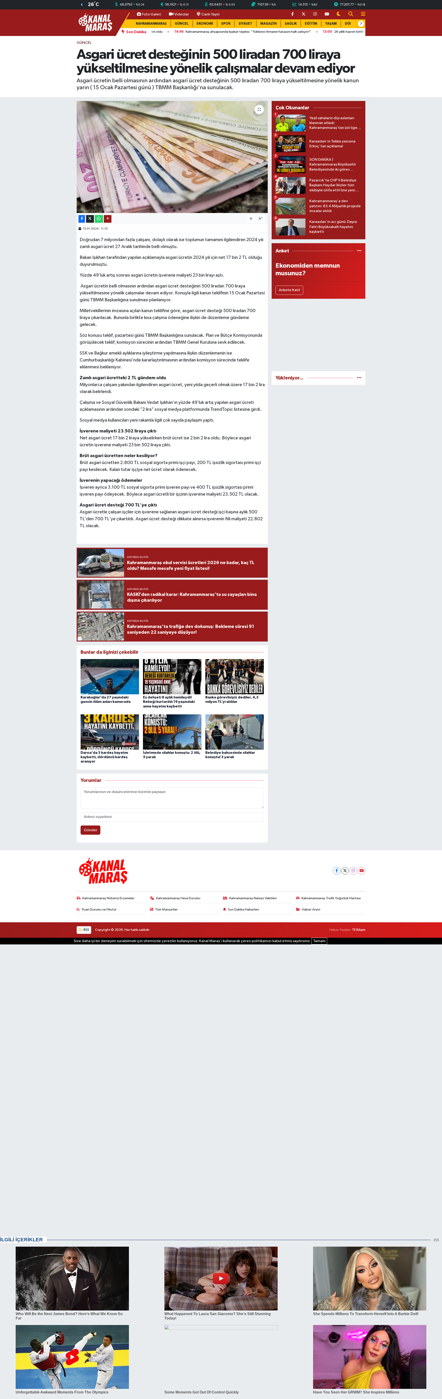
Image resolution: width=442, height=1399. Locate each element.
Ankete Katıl (289, 290)
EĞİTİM (311, 23)
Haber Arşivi (311, 909)
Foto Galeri (151, 14)
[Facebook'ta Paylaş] (82, 219)
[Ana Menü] (361, 14)
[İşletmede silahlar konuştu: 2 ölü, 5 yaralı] (172, 732)
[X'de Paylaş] (90, 219)
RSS (86, 930)
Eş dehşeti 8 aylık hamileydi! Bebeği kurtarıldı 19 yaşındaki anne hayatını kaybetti (169, 701)
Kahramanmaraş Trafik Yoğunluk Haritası (331, 898)
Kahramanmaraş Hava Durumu (178, 898)
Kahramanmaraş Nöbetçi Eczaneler (108, 898)
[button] (361, 24)
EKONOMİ (205, 23)
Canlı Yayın (210, 14)
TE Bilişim (358, 930)
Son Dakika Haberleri (243, 909)
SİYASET (245, 23)
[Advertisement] (318, 335)
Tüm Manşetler (166, 909)
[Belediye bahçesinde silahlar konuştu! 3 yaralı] (234, 732)
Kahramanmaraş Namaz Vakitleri (253, 898)
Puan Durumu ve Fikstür (99, 909)
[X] (345, 871)
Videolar (181, 14)
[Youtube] (361, 871)
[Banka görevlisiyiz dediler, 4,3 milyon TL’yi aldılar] (234, 677)
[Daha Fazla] (107, 219)
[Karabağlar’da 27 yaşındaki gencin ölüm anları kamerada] (110, 677)
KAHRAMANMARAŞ (151, 23)
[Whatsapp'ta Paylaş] (99, 219)
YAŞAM (331, 23)
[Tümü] (359, 251)
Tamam (319, 941)
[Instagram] (353, 871)
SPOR (225, 23)
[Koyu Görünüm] (338, 14)
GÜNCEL (182, 23)
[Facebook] (336, 871)
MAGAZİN (268, 23)
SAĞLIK (291, 23)
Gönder (90, 830)
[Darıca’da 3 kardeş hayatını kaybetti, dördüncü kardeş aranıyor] (110, 732)
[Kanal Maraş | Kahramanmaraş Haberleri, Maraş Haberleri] (95, 22)
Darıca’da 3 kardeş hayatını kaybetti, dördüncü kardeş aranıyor (104, 757)
